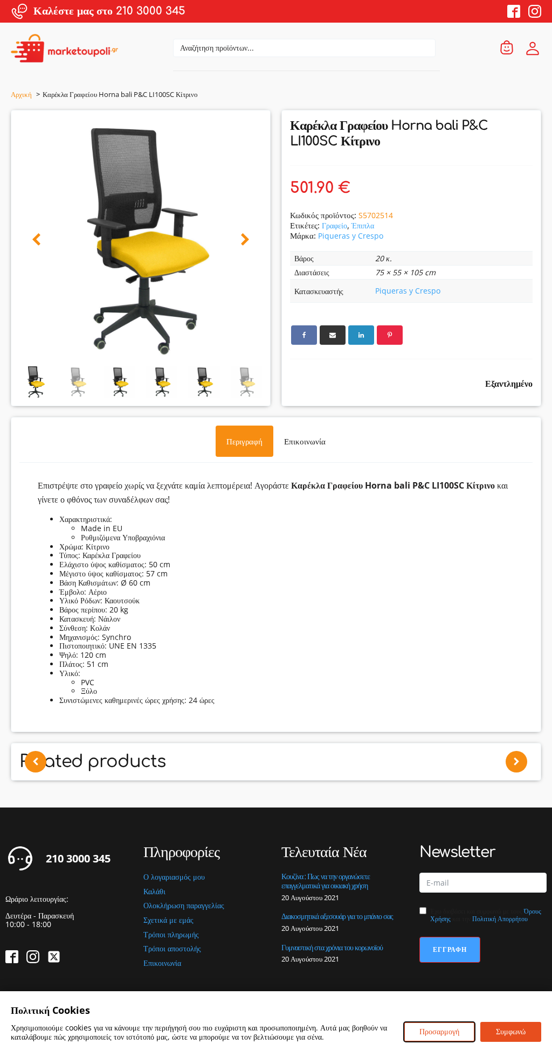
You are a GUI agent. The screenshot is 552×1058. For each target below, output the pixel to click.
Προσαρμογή (439, 1031)
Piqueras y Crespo (350, 236)
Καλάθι (154, 891)
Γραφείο (334, 225)
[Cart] (507, 48)
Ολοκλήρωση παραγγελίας (183, 905)
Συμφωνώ (511, 1031)
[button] (36, 240)
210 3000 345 (78, 858)
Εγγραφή (450, 949)
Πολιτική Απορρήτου (500, 918)
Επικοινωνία (162, 963)
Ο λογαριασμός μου (174, 877)
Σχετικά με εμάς (168, 920)
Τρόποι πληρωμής (171, 934)
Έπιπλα (362, 225)
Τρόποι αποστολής (172, 948)
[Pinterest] (390, 335)
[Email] (333, 335)
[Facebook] (304, 335)
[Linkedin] (361, 335)
